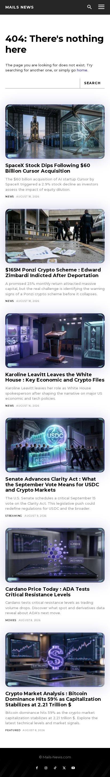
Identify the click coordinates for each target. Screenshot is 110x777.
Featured (12, 730)
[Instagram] (46, 768)
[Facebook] (37, 768)
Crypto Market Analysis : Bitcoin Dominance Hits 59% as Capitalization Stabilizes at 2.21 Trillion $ (53, 699)
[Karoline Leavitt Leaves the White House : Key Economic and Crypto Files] (55, 340)
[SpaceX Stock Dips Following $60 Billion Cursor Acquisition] (55, 131)
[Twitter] (64, 768)
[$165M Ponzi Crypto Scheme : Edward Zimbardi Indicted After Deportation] (55, 236)
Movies (10, 620)
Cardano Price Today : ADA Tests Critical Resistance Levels (47, 592)
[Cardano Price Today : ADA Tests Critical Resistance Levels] (55, 555)
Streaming (13, 515)
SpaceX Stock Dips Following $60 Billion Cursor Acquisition (47, 168)
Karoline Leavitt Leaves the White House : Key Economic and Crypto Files (54, 377)
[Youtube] (73, 768)
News (9, 196)
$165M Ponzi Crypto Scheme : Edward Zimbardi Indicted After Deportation (53, 272)
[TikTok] (55, 768)
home (82, 70)
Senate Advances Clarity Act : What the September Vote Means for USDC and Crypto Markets (52, 484)
